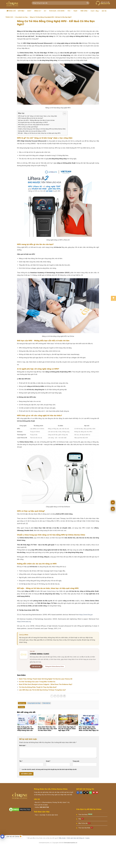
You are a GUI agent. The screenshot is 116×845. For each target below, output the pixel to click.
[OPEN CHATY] (2, 836)
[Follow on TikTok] (84, 792)
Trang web (76, 761)
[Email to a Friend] (58, 696)
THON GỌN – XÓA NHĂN (56, 11)
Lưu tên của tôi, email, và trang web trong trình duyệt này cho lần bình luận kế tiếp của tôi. (49, 769)
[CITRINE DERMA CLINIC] (23, 655)
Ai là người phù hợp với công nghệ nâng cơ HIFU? (33, 122)
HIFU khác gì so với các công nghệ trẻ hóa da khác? (33, 124)
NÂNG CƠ (37, 11)
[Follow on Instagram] (81, 792)
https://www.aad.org (24, 621)
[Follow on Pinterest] (93, 792)
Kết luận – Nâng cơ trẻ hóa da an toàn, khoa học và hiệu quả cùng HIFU (39, 133)
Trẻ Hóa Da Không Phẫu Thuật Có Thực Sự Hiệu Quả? (38, 687)
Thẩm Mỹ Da (46, 703)
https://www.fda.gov (86, 614)
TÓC (69, 11)
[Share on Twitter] (54, 696)
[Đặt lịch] (113, 509)
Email (48, 761)
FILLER (75, 11)
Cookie (87, 838)
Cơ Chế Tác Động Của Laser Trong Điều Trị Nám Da (37, 682)
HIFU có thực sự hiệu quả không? (28, 127)
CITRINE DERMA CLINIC (39, 653)
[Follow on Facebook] (77, 792)
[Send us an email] (87, 792)
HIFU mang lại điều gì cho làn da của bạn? (30, 118)
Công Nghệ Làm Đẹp (21, 17)
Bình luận (22, 745)
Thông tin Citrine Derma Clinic (54, 666)
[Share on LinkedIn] (64, 696)
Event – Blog (94, 11)
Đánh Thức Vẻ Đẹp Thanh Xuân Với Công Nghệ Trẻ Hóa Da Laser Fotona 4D (45, 679)
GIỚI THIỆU (21, 11)
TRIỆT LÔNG (83, 11)
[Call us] (90, 792)
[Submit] (87, 3)
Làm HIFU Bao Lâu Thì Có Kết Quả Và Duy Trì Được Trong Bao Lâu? (42, 690)
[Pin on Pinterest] (61, 696)
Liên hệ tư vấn (36, 666)
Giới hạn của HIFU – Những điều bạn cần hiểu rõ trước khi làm (36, 120)
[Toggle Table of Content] (64, 113)
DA (45, 11)
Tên (21, 761)
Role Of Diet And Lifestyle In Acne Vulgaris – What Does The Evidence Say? (45, 684)
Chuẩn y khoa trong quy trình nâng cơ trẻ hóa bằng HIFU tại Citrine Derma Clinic (42, 129)
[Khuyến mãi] (113, 502)
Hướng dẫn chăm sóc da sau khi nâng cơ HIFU (32, 131)
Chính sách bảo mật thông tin (75, 838)
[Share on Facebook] (51, 696)
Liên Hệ (104, 11)
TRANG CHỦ (12, 11)
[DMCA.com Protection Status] (20, 809)
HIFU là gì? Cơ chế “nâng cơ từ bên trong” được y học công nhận (37, 116)
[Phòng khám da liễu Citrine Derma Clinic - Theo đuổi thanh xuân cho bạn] (16, 4)
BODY (29, 11)
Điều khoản (62, 838)
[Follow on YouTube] (96, 792)
